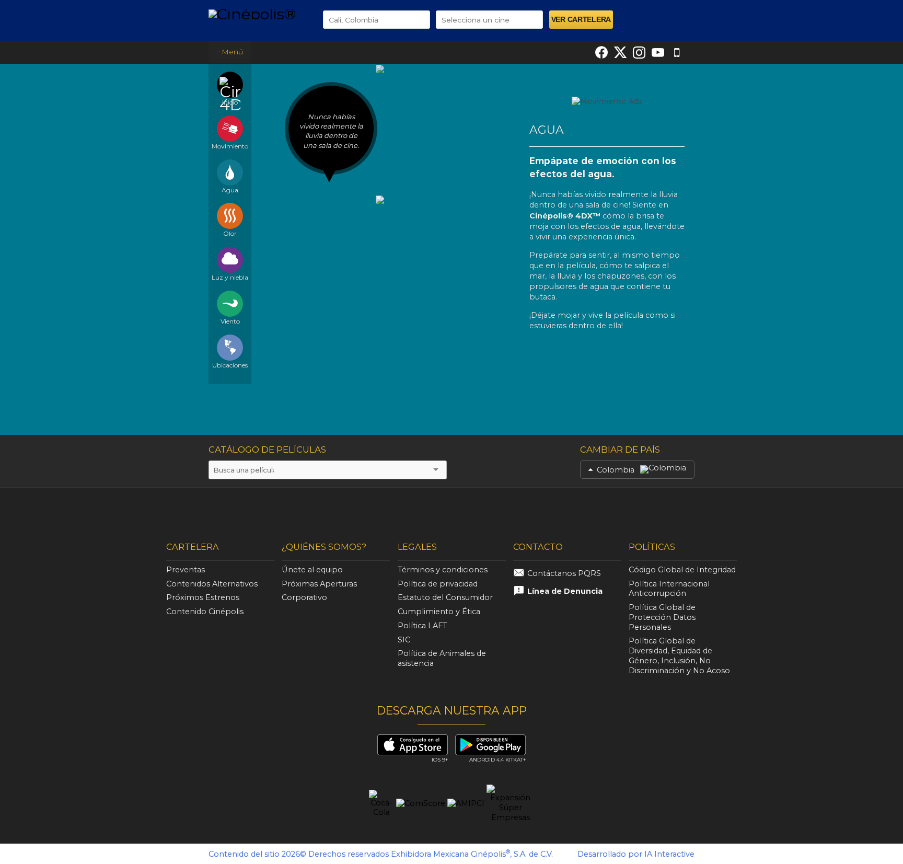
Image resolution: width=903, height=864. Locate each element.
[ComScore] (420, 804)
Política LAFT (422, 625)
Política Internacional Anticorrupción (669, 588)
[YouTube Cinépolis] (658, 52)
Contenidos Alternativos (212, 584)
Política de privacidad (438, 584)
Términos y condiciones (443, 569)
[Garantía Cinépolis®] (615, 509)
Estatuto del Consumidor (445, 597)
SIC (404, 639)
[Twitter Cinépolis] (620, 52)
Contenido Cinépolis (205, 611)
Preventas (185, 569)
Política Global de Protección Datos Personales (662, 617)
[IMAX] (344, 511)
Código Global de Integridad (682, 569)
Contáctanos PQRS (564, 573)
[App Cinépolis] (676, 52)
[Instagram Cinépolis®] (639, 52)
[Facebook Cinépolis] (601, 52)
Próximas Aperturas (319, 584)
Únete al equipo (312, 569)
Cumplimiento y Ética (439, 611)
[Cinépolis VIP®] (256, 509)
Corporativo (304, 597)
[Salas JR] (702, 509)
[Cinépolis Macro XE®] (183, 509)
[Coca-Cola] (381, 804)
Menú (232, 52)
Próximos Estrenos (202, 597)
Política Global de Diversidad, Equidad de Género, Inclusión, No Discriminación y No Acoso (679, 655)
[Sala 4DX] (432, 511)
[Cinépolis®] (258, 13)
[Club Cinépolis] (526, 509)
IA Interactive (669, 854)
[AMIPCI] (465, 804)
